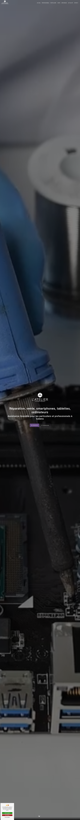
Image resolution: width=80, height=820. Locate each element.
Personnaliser (7, 817)
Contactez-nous (46, 425)
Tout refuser (7, 815)
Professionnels (45, 2)
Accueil (39, 2)
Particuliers (53, 2)
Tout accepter (7, 813)
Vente (58, 2)
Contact (76, 2)
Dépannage (64, 2)
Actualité (70, 2)
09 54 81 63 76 (35, 425)
